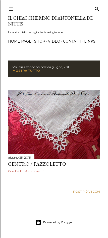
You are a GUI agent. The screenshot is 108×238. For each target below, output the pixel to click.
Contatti (72, 41)
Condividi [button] (15, 171)
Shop (39, 41)
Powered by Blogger (58, 222)
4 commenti (34, 171)
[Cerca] (97, 8)
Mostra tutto (26, 71)
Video (54, 41)
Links (89, 41)
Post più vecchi (86, 191)
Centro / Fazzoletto (37, 164)
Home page (19, 41)
